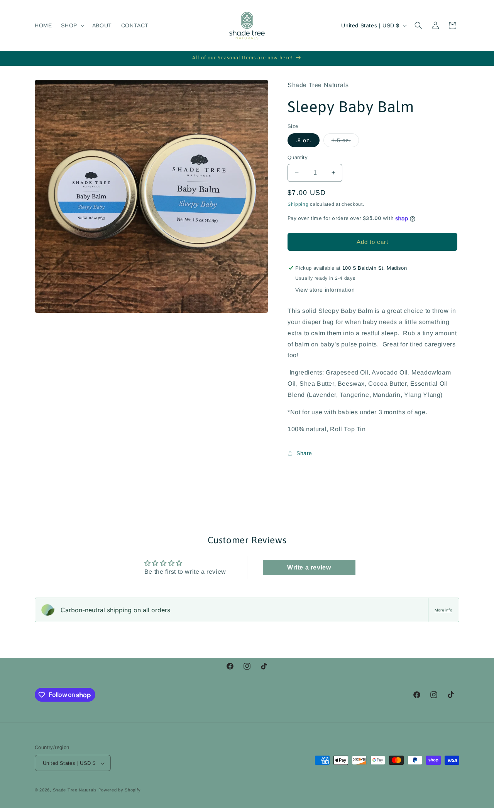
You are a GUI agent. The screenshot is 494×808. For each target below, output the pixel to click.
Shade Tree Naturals (75, 790)
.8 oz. (303, 140)
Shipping (298, 204)
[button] (71, 25)
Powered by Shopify (119, 790)
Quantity (298, 157)
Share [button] (304, 453)
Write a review (309, 567)
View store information (325, 290)
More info (443, 610)
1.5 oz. (345, 142)
